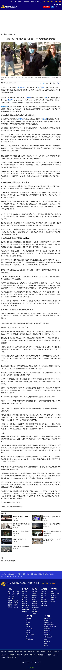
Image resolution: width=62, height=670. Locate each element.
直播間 (36, 583)
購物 (60, 1)
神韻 (11, 1)
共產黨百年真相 (48, 622)
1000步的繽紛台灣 (30, 636)
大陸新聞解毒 (35, 611)
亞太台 (40, 574)
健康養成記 (53, 597)
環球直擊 (24, 593)
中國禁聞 (24, 595)
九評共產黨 (47, 628)
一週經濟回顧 (25, 605)
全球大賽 (16, 607)
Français (3, 576)
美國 (9, 594)
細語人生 (34, 613)
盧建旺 (45, 97)
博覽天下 (10, 605)
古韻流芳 (43, 595)
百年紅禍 (46, 633)
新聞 (10, 589)
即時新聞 (10, 603)
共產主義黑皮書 (48, 637)
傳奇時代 (46, 620)
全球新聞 (24, 591)
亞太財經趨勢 (25, 609)
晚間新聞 (24, 597)
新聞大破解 (34, 601)
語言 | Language (35, 1)
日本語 (15, 576)
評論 (5, 34)
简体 (28, 1)
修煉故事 (46, 643)
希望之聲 (32, 655)
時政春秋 (34, 597)
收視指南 (17, 651)
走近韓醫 (53, 601)
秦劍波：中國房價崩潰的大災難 (21, 546)
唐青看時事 (34, 605)
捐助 (52, 1)
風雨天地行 (47, 635)
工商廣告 (46, 645)
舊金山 (35, 574)
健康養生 (54, 589)
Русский (9, 576)
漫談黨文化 (47, 641)
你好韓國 (28, 622)
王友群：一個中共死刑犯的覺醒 (51, 524)
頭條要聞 (10, 601)
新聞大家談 (34, 591)
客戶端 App (56, 651)
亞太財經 (24, 611)
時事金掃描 (34, 595)
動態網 (54, 655)
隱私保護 (23, 651)
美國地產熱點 (44, 605)
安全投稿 (36, 651)
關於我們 (10, 651)
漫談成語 (43, 599)
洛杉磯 (18, 574)
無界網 (3, 657)
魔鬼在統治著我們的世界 (50, 626)
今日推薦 (16, 603)
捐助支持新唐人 (46, 583)
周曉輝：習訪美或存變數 (19, 539)
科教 (13, 598)
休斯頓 (27, 574)
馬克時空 (34, 609)
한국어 (20, 576)
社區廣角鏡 (25, 607)
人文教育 (44, 589)
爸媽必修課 (44, 601)
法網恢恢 (26, 238)
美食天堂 (28, 624)
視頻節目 (23, 583)
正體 (25, 1)
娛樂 (18, 592)
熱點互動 (34, 593)
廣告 (48, 1)
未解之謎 (43, 591)
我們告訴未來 (47, 618)
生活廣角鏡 (28, 618)
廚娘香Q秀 (28, 633)
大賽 (15, 1)
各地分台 (20, 1)
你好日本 (28, 620)
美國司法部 (21, 87)
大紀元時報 (19, 655)
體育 (18, 594)
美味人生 (28, 626)
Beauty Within (29, 628)
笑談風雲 (43, 593)
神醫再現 (53, 599)
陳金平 (10, 100)
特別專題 (47, 616)
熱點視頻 (16, 601)
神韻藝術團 (11, 655)
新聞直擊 (24, 599)
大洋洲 (23, 574)
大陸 (9, 598)
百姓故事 (46, 639)
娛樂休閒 (29, 616)
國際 (9, 592)
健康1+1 (53, 591)
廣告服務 (43, 651)
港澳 (13, 592)
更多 (16, 657)
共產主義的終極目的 (49, 624)
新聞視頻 (25, 589)
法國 (31, 574)
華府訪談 (24, 603)
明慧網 (49, 655)
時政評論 (10, 34)
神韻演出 (10, 607)
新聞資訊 (15, 583)
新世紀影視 (10, 657)
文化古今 (43, 603)
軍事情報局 (34, 603)
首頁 (2, 34)
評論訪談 (34, 589)
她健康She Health (55, 593)
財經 (13, 596)
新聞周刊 (24, 601)
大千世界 (28, 630)
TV (52, 6)
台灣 (13, 594)
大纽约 (9, 574)
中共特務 (41, 87)
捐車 (56, 1)
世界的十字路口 (36, 607)
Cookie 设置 (31, 667)
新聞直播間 (46, 6)
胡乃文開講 (53, 595)
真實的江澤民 (47, 630)
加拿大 (13, 574)
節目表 (30, 583)
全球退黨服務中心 (41, 655)
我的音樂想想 (29, 639)
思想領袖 (34, 599)
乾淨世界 (26, 655)
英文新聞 (42, 1)
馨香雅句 (43, 597)
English (52, 574)
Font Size (54, 83)
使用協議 (30, 651)
